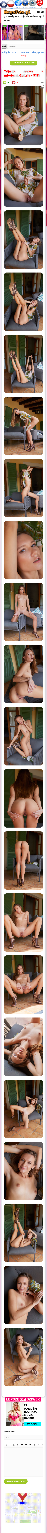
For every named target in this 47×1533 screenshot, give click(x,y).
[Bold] (6, 1444)
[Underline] (14, 1444)
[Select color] (39, 1444)
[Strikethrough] (18, 1444)
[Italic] (10, 1444)
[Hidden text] (43, 1444)
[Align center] (26, 1444)
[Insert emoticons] (34, 1444)
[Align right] (30, 1444)
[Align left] (22, 1444)
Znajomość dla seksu (23, 63)
